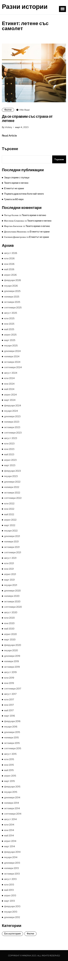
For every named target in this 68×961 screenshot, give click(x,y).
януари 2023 (11, 476)
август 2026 (10, 253)
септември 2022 (13, 498)
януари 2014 (10, 857)
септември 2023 (13, 432)
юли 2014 (9, 824)
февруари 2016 (12, 721)
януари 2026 (11, 285)
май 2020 (9, 628)
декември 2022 (12, 481)
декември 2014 (12, 797)
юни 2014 (9, 830)
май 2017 (9, 710)
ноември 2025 (11, 296)
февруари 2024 (12, 405)
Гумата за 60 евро (14, 199)
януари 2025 (11, 345)
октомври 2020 (12, 601)
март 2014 (9, 846)
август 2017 (10, 694)
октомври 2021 (12, 547)
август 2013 (10, 879)
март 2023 (9, 465)
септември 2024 (13, 367)
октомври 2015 (12, 743)
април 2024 (10, 394)
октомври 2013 (12, 873)
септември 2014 (12, 813)
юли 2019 (9, 677)
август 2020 (10, 612)
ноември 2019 (11, 661)
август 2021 (10, 558)
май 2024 (9, 389)
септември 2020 (13, 606)
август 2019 (10, 672)
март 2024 (9, 400)
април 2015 (10, 775)
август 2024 (10, 372)
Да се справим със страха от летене (27, 118)
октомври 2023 (12, 427)
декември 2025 (12, 291)
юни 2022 (9, 508)
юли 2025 (9, 318)
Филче (8, 109)
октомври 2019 (12, 666)
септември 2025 (13, 307)
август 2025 (10, 312)
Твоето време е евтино (16, 182)
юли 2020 (9, 617)
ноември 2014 (11, 802)
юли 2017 (9, 699)
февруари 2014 (12, 852)
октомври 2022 (12, 492)
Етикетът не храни (14, 188)
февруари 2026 (12, 280)
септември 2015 (12, 748)
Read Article (9, 135)
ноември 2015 (11, 737)
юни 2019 (9, 683)
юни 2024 (9, 383)
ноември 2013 (11, 868)
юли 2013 (9, 884)
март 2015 (9, 781)
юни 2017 (9, 704)
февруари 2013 (12, 906)
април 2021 (10, 574)
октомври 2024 (12, 362)
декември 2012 (12, 917)
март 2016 (9, 715)
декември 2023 (12, 416)
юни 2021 (9, 568)
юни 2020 (9, 623)
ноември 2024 (11, 356)
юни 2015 (9, 764)
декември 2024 (12, 351)
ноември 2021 (11, 541)
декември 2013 (12, 862)
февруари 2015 (12, 786)
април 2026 (10, 274)
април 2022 (10, 519)
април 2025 (10, 334)
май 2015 (9, 770)
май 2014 (9, 835)
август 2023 (10, 438)
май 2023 (9, 454)
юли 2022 (9, 503)
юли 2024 (9, 378)
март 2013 (9, 900)
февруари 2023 (12, 470)
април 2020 (10, 634)
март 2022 (9, 525)
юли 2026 (9, 258)
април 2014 (10, 841)
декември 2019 (12, 656)
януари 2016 (10, 726)
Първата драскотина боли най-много (24, 193)
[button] (62, 9)
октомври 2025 (12, 302)
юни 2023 (9, 449)
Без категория (12, 933)
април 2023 (10, 460)
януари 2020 (11, 650)
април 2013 (10, 895)
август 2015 (10, 754)
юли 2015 (9, 759)
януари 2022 (11, 530)
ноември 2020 (11, 596)
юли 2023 (9, 443)
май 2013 (9, 890)
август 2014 (10, 819)
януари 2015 (10, 792)
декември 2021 (12, 536)
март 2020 (9, 639)
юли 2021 (9, 563)
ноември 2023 (11, 421)
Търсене (10, 149)
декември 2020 (12, 590)
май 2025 (9, 329)
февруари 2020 (12, 645)
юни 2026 (9, 264)
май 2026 (9, 269)
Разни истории (25, 6)
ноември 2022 (11, 487)
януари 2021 (10, 585)
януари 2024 (11, 410)
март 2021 (9, 579)
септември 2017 (12, 688)
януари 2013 (10, 911)
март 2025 (9, 340)
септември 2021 (12, 552)
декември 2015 (12, 732)
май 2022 (9, 514)
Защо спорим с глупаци (16, 177)
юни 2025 (9, 323)
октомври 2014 (12, 808)
